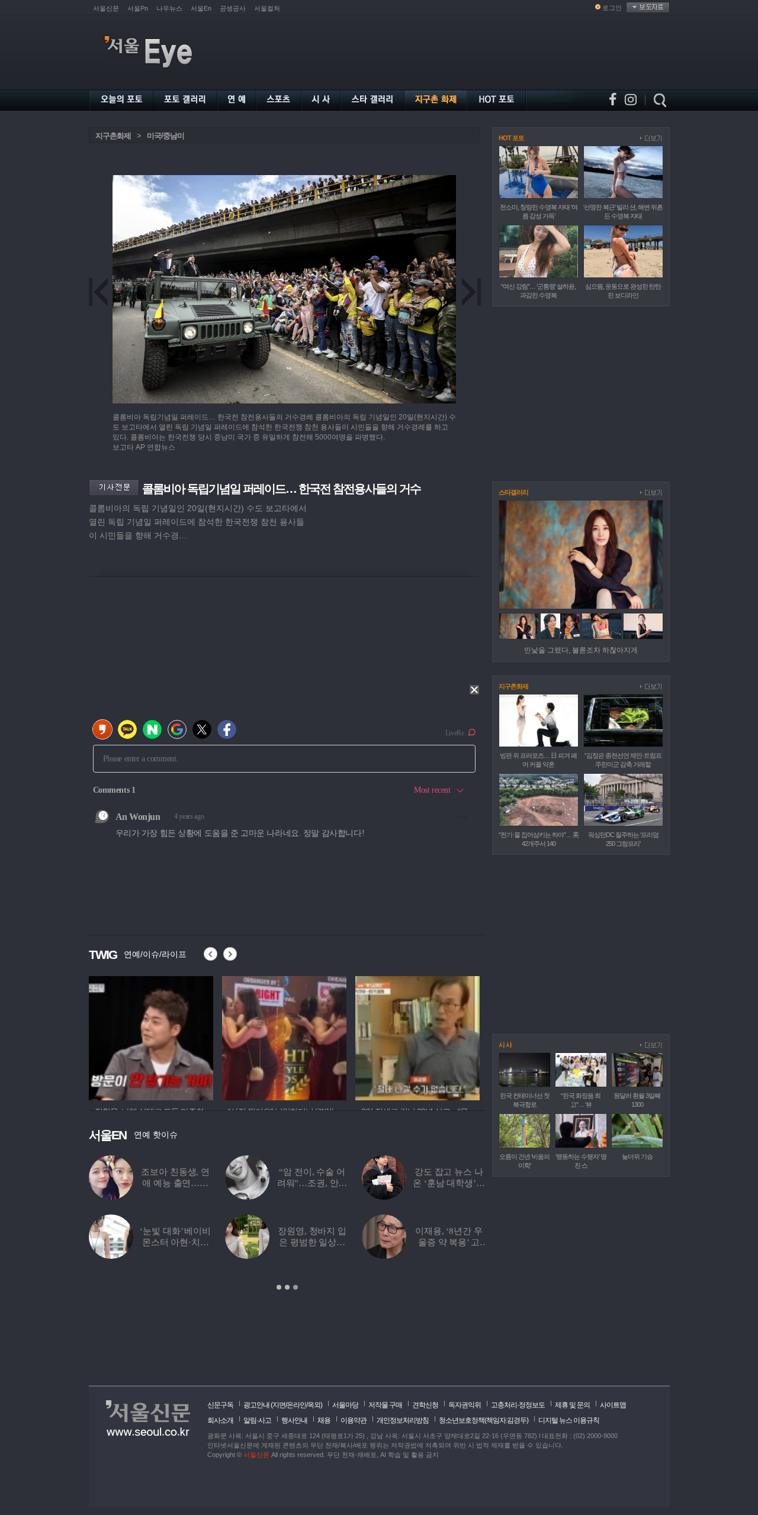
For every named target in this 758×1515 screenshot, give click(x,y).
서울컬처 (267, 8)
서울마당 (345, 1405)
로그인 (612, 7)
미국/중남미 (165, 135)
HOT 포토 (511, 137)
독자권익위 (464, 1405)
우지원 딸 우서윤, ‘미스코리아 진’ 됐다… (175, 1242)
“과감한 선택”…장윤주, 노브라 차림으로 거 (312, 1242)
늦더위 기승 (637, 1156)
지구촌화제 (113, 135)
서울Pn (137, 8)
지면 (278, 1405)
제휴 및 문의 (572, 1405)
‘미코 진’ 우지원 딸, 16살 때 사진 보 (312, 1183)
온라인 (296, 1405)
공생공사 (233, 8)
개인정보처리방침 (403, 1420)
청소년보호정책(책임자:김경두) (483, 1420)
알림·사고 (257, 1420)
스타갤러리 (513, 492)
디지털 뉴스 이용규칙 (568, 1420)
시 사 (505, 1044)
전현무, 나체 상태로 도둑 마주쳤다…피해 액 (175, 1183)
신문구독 (220, 1405)
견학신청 (425, 1405)
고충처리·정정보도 (518, 1405)
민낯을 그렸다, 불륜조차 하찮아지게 (581, 650)
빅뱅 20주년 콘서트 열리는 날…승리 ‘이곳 (449, 1242)
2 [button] (287, 1287)
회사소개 (220, 1420)
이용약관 (354, 1420)
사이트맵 (613, 1405)
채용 (323, 1420)
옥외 (313, 1405)
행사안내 (294, 1420)
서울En (201, 8)
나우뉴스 (169, 8)
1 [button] (279, 1287)
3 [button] (295, 1287)
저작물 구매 (385, 1405)
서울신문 (106, 8)
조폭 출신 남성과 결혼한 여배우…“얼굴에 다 (449, 1183)
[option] (151, 1036)
